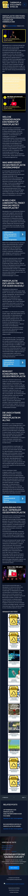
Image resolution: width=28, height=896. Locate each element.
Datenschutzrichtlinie (7, 845)
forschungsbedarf (18, 818)
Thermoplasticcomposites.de (15, 4)
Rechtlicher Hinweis (7, 847)
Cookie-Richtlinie (6, 849)
